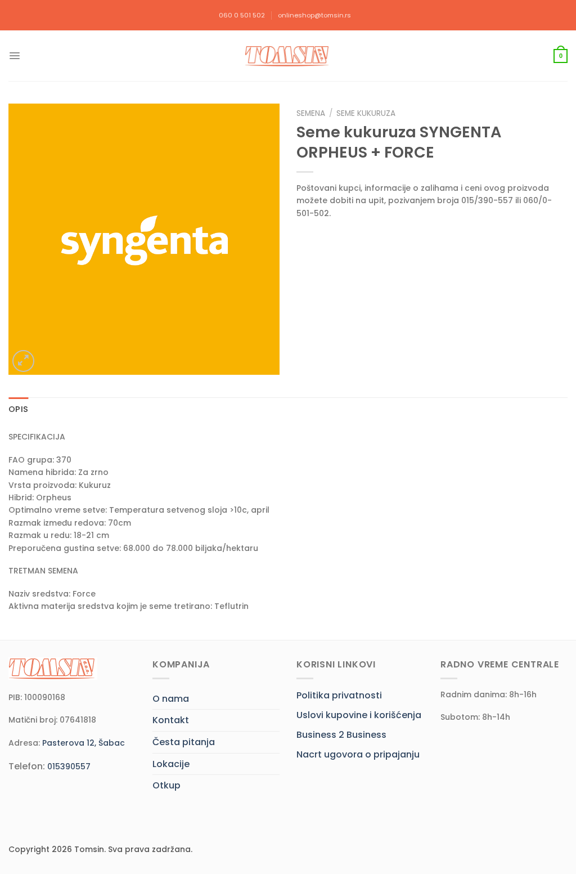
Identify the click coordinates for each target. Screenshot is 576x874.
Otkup (166, 785)
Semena (310, 113)
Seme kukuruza (365, 113)
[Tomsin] (288, 56)
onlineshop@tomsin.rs (314, 15)
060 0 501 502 (242, 15)
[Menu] (14, 56)
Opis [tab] (18, 409)
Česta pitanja (183, 742)
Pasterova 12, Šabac (83, 742)
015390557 (69, 766)
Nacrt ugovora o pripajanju (358, 754)
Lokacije (171, 764)
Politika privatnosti (339, 695)
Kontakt (170, 720)
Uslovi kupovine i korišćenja (358, 715)
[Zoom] (23, 361)
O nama (170, 698)
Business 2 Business (341, 734)
